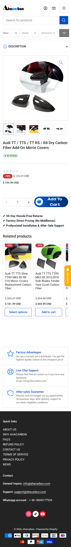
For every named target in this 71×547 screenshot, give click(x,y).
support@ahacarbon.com (30, 492)
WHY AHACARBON (15, 434)
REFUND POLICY (13, 444)
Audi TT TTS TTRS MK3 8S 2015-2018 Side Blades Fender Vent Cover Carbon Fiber (47, 281)
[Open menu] (64, 8)
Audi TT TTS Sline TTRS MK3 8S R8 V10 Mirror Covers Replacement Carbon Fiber (18, 281)
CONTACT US (11, 449)
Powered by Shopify (46, 529)
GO (64, 33)
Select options (18, 312)
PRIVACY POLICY (13, 459)
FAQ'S (6, 439)
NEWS (7, 464)
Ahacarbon (28, 529)
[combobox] (35, 20)
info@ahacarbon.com (36, 483)
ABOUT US (9, 429)
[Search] (64, 20)
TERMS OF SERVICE (15, 454)
